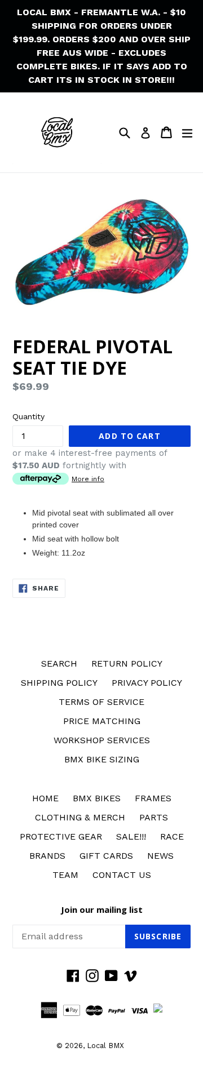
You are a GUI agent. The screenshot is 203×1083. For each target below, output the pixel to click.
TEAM (65, 874)
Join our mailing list (102, 909)
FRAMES (153, 798)
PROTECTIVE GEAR (61, 836)
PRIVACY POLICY (147, 682)
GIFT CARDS (106, 855)
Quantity (28, 416)
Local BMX (105, 1045)
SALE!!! (131, 836)
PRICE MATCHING (101, 721)
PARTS (153, 817)
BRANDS (47, 855)
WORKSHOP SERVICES (102, 740)
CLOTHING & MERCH (80, 817)
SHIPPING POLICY (59, 682)
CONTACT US (121, 874)
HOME (45, 798)
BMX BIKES (97, 798)
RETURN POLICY (126, 663)
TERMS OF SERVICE (101, 701)
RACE (172, 836)
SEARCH (59, 663)
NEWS (160, 855)
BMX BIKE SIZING (101, 759)
